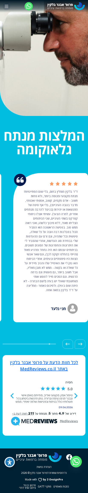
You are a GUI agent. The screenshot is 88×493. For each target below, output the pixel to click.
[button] (80, 344)
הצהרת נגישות (44, 467)
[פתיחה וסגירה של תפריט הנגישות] (9, 462)
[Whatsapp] (76, 461)
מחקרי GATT (44, 486)
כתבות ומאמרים (61, 486)
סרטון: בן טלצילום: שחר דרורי (27, 486)
